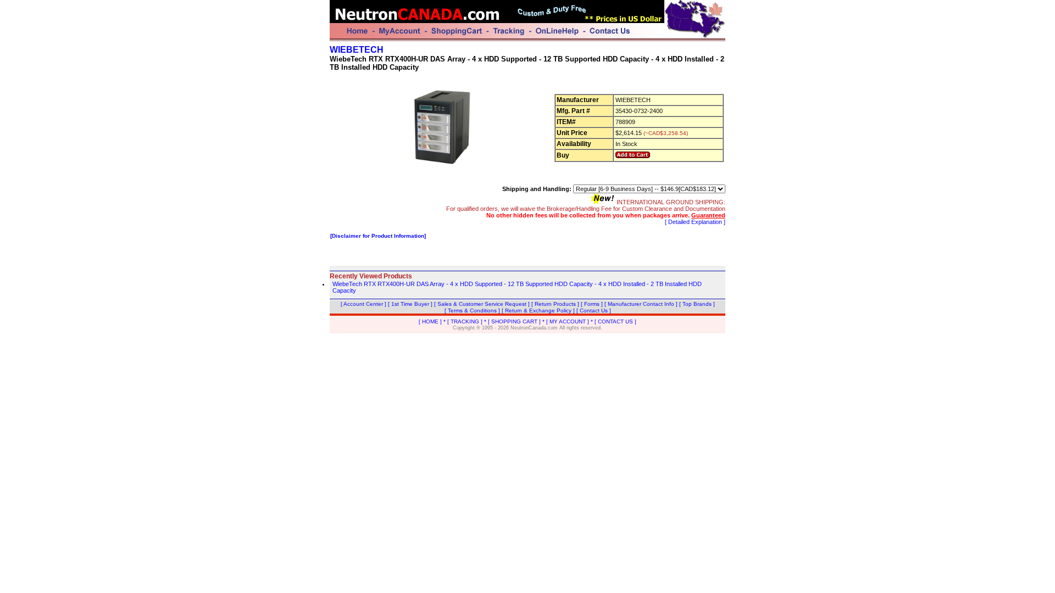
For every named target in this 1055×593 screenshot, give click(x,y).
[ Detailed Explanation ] (695, 222)
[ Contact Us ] (593, 310)
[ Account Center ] (363, 304)
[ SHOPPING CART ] (514, 321)
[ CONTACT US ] (615, 321)
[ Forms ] (592, 304)
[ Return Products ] (555, 304)
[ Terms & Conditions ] (472, 310)
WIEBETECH (357, 49)
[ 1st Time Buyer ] (410, 304)
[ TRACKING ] (464, 321)
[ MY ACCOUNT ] (567, 321)
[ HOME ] (430, 321)
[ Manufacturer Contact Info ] (641, 304)
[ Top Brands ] (697, 304)
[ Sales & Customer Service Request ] (482, 304)
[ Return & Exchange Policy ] (538, 310)
